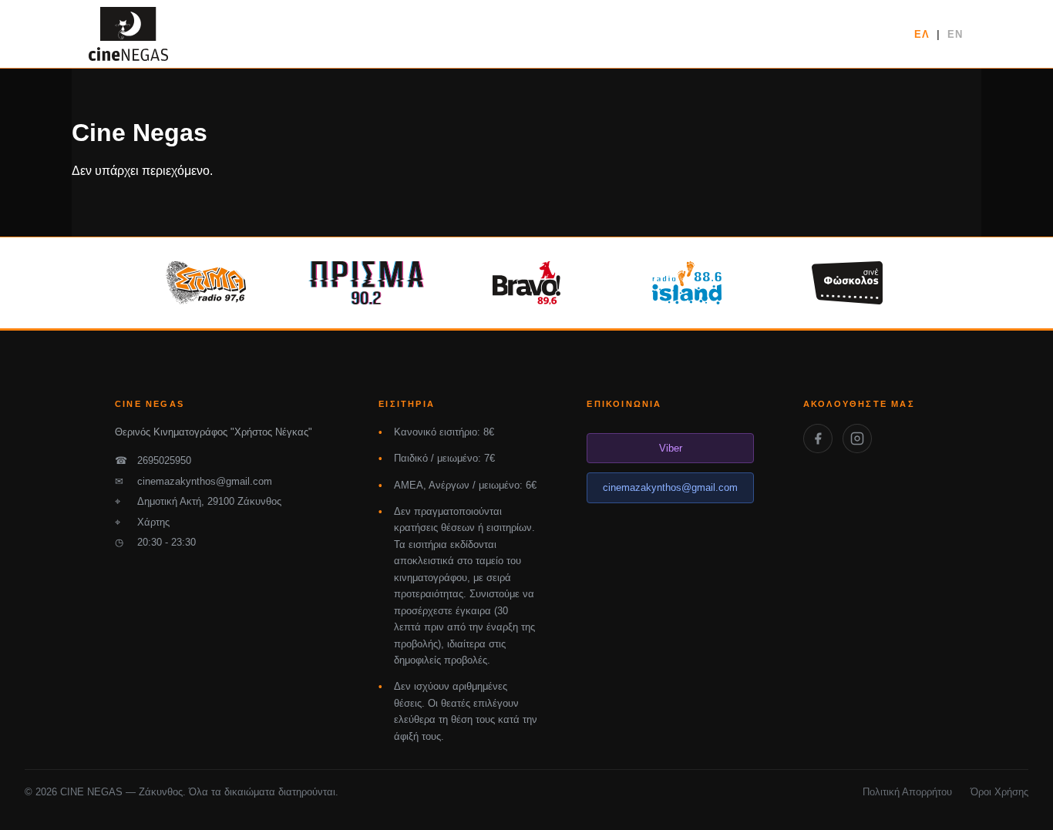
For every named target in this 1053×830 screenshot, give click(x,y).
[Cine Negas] (128, 34)
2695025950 (153, 460)
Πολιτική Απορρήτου (907, 792)
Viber (670, 448)
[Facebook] (818, 438)
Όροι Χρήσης (999, 792)
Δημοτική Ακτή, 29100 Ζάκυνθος (198, 501)
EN (955, 34)
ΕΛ (922, 34)
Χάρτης (142, 522)
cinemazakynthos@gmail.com (193, 481)
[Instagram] (857, 438)
